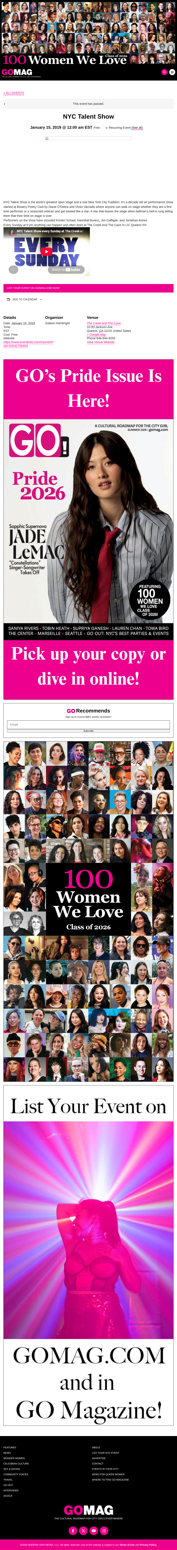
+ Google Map (96, 334)
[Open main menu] (172, 72)
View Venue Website (101, 342)
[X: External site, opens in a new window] (83, 1530)
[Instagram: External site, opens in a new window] (104, 1530)
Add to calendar (25, 299)
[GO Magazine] (67, 72)
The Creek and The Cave (104, 323)
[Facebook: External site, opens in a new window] (73, 1530)
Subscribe (88, 731)
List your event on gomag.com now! (33, 288)
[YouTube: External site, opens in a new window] (93, 1530)
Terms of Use (127, 1544)
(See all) (137, 127)
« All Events (13, 93)
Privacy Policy (148, 1544)
